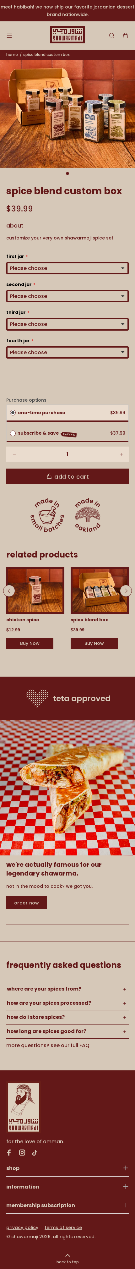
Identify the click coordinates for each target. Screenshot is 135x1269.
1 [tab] (67, 173)
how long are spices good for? (46, 1031)
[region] (67, 10)
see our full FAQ (70, 1045)
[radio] (13, 412)
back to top (68, 1262)
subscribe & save (47, 433)
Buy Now (30, 643)
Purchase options (26, 400)
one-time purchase (41, 412)
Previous (9, 591)
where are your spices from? (44, 988)
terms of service (63, 1227)
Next (126, 591)
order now (26, 903)
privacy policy (22, 1227)
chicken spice (22, 620)
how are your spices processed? (49, 1003)
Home (12, 54)
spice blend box (89, 620)
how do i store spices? (36, 1017)
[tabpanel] (67, 114)
